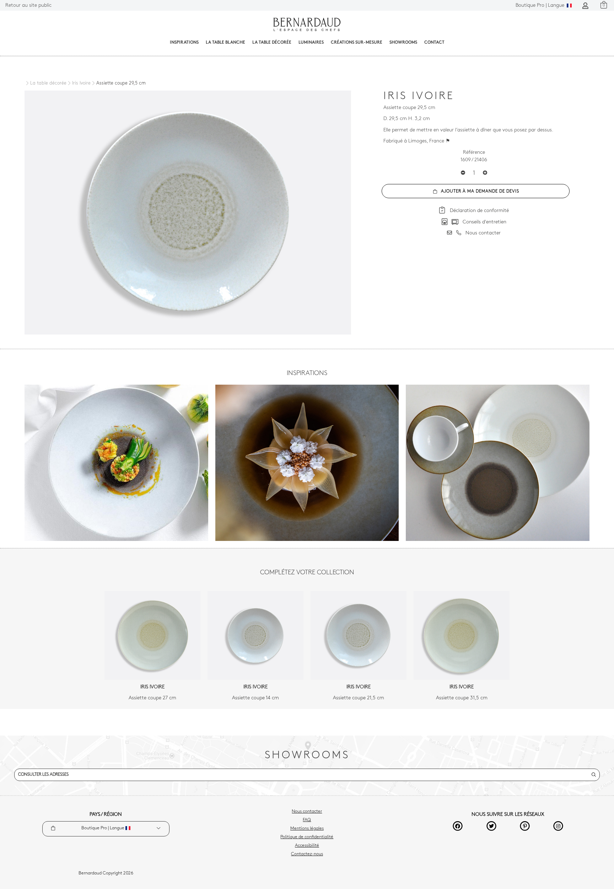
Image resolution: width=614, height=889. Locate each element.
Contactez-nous (307, 854)
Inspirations (184, 42)
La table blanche (225, 42)
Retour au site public (28, 5)
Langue (541, 5)
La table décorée (271, 42)
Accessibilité (307, 846)
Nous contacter (307, 811)
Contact (434, 42)
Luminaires (311, 42)
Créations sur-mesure (356, 42)
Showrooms (403, 42)
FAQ (307, 820)
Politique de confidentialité (306, 837)
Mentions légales (307, 828)
